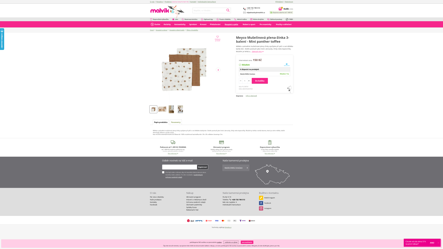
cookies (219, 242)
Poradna (159, 2)
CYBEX (291, 19)
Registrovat (202, 167)
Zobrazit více (257, 51)
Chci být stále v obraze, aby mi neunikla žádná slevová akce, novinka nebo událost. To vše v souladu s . (185, 174)
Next (218, 70)
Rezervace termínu (191, 19)
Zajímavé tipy (208, 19)
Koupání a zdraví (161, 30)
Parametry (176, 122)
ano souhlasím (247, 242)
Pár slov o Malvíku (157, 197)
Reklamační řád (192, 210)
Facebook (153, 205)
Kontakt (193, 2)
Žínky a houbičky (192, 30)
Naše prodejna (155, 200)
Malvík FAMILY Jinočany (247, 74)
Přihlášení (279, 2)
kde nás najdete (229, 202)
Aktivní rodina (242, 19)
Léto (176, 19)
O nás (152, 2)
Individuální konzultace (207, 2)
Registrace (289, 2)
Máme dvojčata (258, 19)
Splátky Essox (191, 207)
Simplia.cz (228, 227)
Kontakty (153, 202)
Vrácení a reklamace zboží (196, 200)
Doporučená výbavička (161, 19)
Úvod (152, 30)
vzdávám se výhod (231, 242)
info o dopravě (251, 96)
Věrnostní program (193, 197)
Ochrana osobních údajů (195, 202)
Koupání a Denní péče (176, 30)
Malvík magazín (269, 198)
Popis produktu (161, 122)
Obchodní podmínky (194, 205)
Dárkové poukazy (276, 19)
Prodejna (168, 2)
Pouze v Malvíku (225, 19)
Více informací (172, 153)
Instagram (267, 208)
